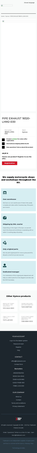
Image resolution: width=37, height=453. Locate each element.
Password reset (18, 344)
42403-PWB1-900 (18, 382)
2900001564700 (18, 373)
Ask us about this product (25, 147)
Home (2, 16)
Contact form (18, 364)
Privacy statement (19, 406)
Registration (9, 163)
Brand (24, 130)
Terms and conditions (18, 403)
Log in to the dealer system (18, 340)
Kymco (7, 16)
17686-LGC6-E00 (18, 386)
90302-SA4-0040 (18, 376)
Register (18, 347)
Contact (18, 400)
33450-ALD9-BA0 (18, 379)
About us (18, 396)
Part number (8, 130)
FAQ (18, 350)
